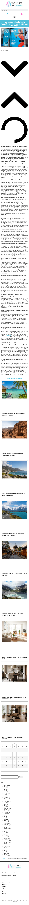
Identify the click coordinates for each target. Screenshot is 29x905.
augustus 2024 (7, 813)
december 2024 (7, 808)
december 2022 (7, 840)
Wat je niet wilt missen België (8, 872)
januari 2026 (7, 794)
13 (14, 757)
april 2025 (6, 806)
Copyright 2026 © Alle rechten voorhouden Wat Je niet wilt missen (15, 901)
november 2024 (7, 809)
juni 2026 (6, 787)
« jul (2, 773)
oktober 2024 (7, 811)
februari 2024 (7, 821)
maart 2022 (6, 853)
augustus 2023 (7, 830)
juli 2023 (6, 831)
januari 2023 (7, 839)
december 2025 (7, 796)
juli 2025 (6, 802)
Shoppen (4, 891)
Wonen (4, 886)
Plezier (4, 890)
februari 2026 (7, 793)
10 (2, 757)
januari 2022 (7, 855)
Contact (4, 893)
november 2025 (7, 797)
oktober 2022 (7, 843)
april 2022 (6, 851)
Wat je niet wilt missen (8, 883)
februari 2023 (7, 838)
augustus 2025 (7, 801)
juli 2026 (6, 786)
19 (10, 761)
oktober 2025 (7, 798)
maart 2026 (6, 792)
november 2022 (7, 842)
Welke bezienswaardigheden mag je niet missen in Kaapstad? (13, 494)
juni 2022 (6, 849)
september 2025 (7, 800)
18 (6, 761)
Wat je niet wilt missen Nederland (9, 875)
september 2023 (7, 828)
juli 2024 (6, 815)
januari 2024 (7, 823)
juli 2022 (6, 847)
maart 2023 (6, 836)
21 (18, 761)
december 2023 (7, 824)
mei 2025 (6, 805)
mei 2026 (6, 789)
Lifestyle (4, 884)
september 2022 (7, 845)
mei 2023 (6, 834)
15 (22, 757)
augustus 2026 (7, 785)
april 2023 (6, 835)
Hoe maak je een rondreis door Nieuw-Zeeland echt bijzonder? (13, 614)
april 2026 (6, 790)
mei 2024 (6, 817)
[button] (14, 17)
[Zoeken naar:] (9, 777)
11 (6, 757)
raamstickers (8, 335)
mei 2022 (6, 850)
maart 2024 (6, 820)
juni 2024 (6, 816)
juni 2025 (6, 804)
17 (2, 761)
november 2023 (7, 826)
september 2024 (7, 812)
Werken (3, 858)
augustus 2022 (7, 846)
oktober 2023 (7, 827)
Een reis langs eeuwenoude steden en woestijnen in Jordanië (12, 454)
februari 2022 (7, 854)
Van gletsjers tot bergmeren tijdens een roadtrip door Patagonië (13, 534)
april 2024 (6, 819)
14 (18, 757)
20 (14, 761)
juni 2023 (6, 832)
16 (25, 757)
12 (10, 757)
